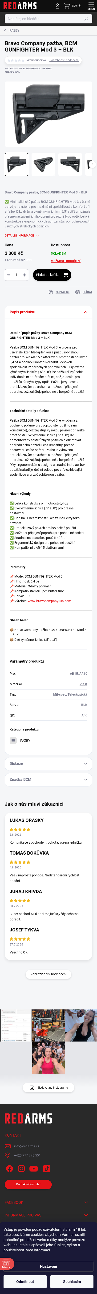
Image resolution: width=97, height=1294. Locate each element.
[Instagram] (20, 1168)
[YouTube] (33, 1168)
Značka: (12, 72)
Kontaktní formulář (28, 1184)
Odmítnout (25, 1281)
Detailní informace (19, 235)
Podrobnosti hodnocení (64, 60)
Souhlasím (72, 1281)
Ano (84, 715)
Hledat (86, 18)
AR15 (74, 673)
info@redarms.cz (26, 1146)
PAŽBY (25, 740)
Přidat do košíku (48, 275)
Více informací (38, 1250)
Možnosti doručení (66, 261)
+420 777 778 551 (27, 1155)
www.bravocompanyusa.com (49, 601)
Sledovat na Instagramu (52, 1087)
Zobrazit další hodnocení (48, 974)
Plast (83, 684)
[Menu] (91, 6)
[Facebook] (9, 1168)
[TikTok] (46, 1168)
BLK (84, 705)
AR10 (83, 673)
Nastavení (48, 1266)
